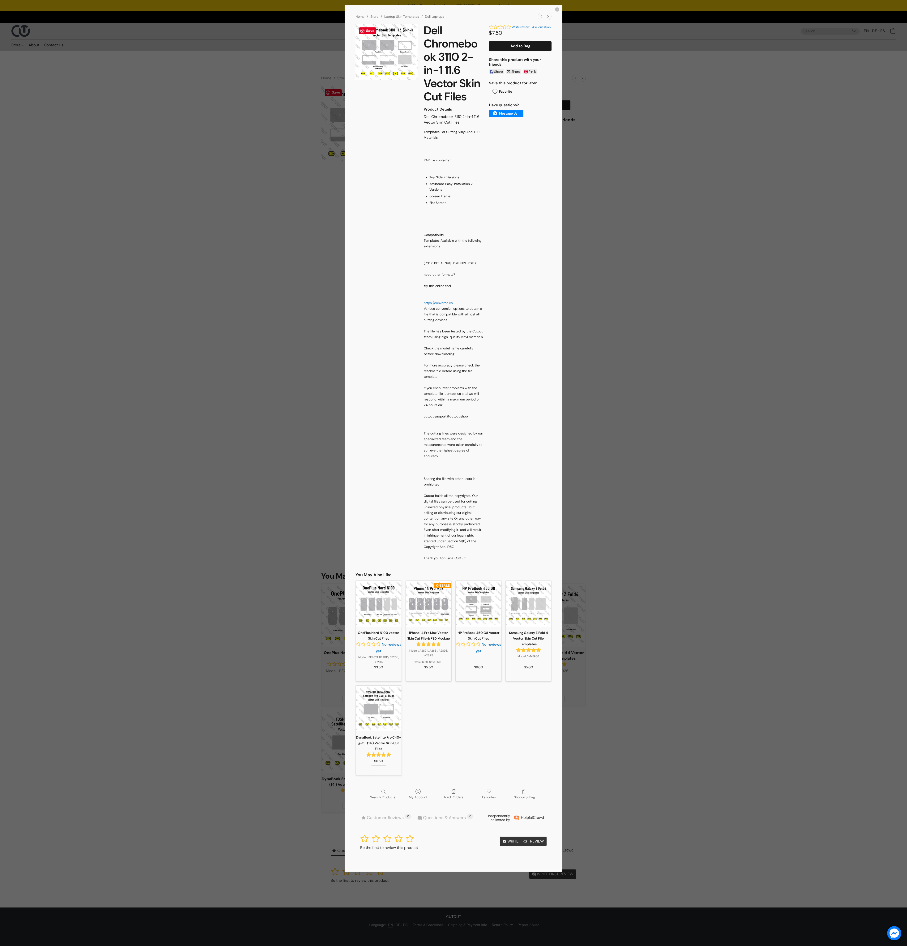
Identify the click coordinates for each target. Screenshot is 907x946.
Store (374, 16)
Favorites (489, 797)
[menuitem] (541, 16)
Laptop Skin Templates (401, 16)
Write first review (525, 841)
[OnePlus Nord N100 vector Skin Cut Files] (379, 604)
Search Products (382, 797)
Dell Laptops (434, 16)
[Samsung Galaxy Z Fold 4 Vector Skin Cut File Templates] (529, 604)
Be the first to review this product (389, 847)
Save (370, 30)
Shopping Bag (524, 797)
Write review (521, 27)
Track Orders (453, 797)
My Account (418, 797)
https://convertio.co (438, 303)
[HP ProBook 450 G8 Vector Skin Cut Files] (478, 604)
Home (359, 16)
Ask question (541, 27)
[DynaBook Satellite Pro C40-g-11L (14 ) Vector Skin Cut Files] (379, 708)
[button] (503, 91)
